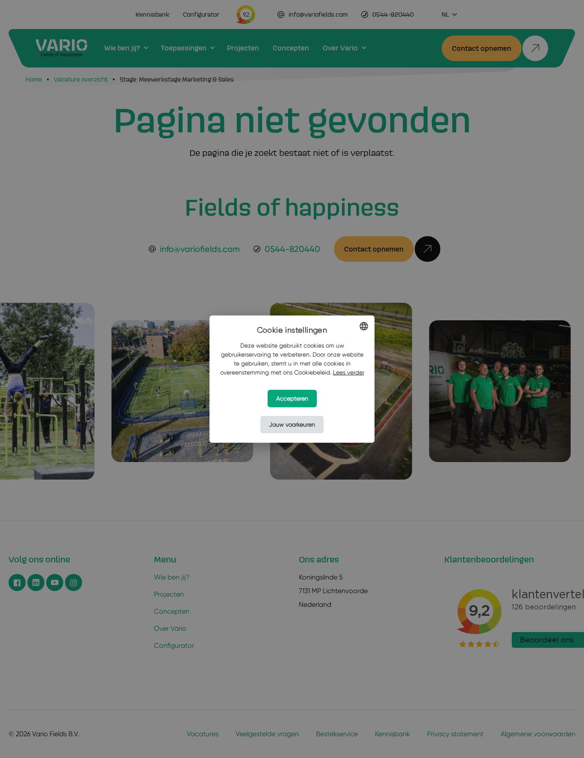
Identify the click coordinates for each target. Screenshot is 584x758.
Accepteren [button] (292, 398)
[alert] (292, 379)
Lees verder (348, 372)
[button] (292, 424)
